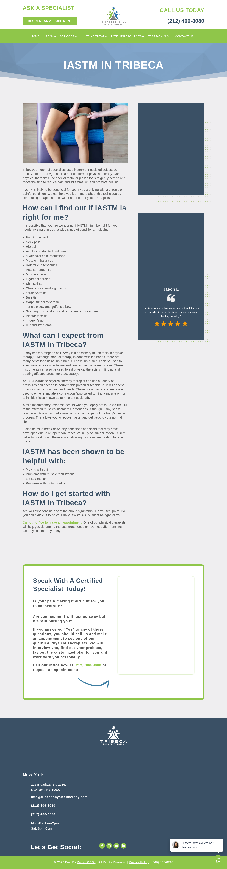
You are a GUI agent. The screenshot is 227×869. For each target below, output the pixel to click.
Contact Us (184, 36)
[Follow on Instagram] (109, 846)
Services (67, 36)
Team (50, 36)
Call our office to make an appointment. (52, 522)
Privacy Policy (139, 862)
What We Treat (92, 36)
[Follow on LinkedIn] (123, 846)
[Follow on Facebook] (102, 846)
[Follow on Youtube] (116, 846)
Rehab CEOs (86, 862)
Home (35, 36)
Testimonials (158, 36)
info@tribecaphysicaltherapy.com (59, 797)
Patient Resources (126, 36)
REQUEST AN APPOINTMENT (50, 20)
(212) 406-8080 (87, 665)
